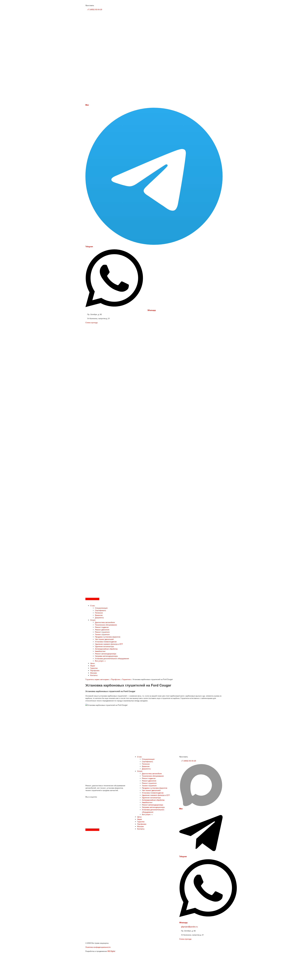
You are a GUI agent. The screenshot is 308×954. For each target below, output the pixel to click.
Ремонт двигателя (102, 629)
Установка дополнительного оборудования (112, 658)
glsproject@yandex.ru (189, 926)
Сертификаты (100, 610)
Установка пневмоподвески (106, 641)
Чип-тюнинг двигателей (104, 639)
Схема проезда (91, 322)
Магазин (93, 673)
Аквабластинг (100, 651)
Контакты (93, 675)
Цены (92, 663)
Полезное (99, 612)
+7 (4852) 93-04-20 (94, 9)
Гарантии (94, 668)
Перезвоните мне (92, 599)
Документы (99, 617)
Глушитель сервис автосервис (97, 679)
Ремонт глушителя (102, 632)
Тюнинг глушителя (102, 634)
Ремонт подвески (102, 627)
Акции (92, 665)
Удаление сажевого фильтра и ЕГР (109, 644)
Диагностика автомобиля (105, 622)
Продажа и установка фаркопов (107, 637)
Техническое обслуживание (106, 624)
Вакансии (99, 615)
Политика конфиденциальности (97, 947)
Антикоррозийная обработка (106, 649)
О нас (92, 605)
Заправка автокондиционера (106, 656)
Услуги (92, 620)
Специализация (101, 608)
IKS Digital (111, 951)
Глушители (126, 679)
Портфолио (94, 670)
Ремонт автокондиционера (105, 653)
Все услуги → (100, 661)
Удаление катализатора (104, 646)
